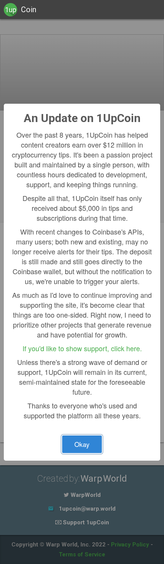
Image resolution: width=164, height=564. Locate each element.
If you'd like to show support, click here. (82, 348)
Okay (82, 444)
